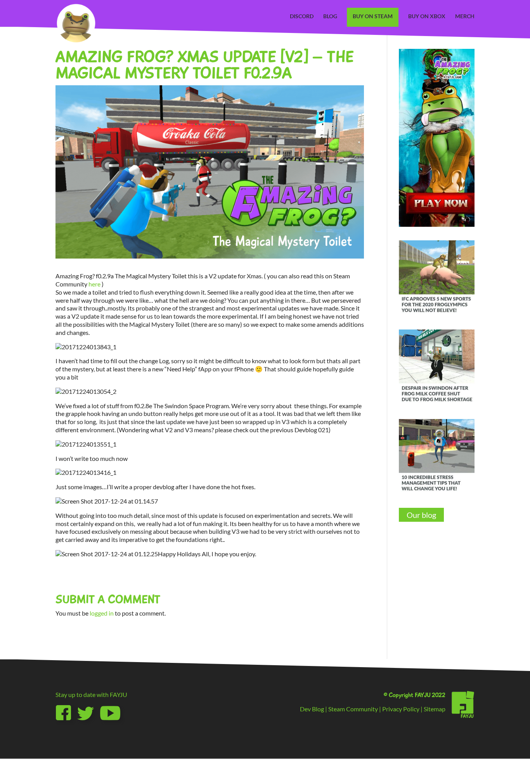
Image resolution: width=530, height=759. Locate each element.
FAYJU (118, 694)
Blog (330, 16)
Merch (465, 16)
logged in (102, 613)
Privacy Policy (400, 708)
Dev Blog (312, 708)
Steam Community (353, 708)
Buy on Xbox (426, 16)
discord (301, 16)
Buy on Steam (373, 16)
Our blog (421, 514)
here (94, 284)
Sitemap (434, 708)
